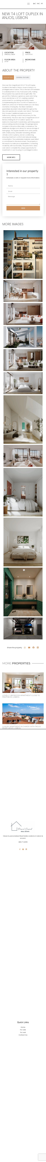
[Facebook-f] (20, 849)
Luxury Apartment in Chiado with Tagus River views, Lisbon (21, 727)
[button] (28, 4)
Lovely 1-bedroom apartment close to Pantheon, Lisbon (21, 696)
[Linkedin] (26, 849)
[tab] (8, 77)
